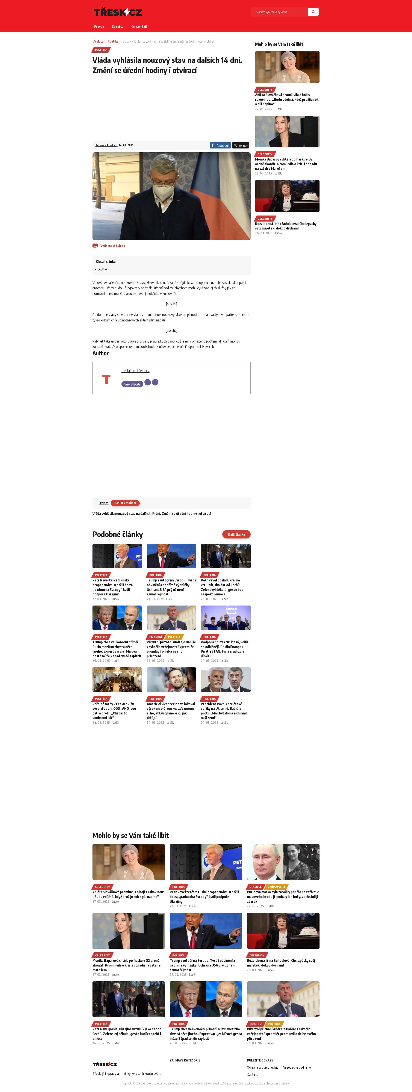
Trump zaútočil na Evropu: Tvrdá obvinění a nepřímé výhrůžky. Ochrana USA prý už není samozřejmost (171, 587)
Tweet (104, 503)
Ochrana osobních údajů (263, 1067)
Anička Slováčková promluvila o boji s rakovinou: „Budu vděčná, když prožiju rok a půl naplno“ (286, 99)
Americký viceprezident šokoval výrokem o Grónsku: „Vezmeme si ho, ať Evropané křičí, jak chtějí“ (171, 711)
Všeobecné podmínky (297, 1067)
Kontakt (252, 1074)
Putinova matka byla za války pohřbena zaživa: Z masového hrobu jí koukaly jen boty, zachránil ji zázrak (283, 896)
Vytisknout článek (112, 246)
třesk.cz (97, 41)
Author (103, 269)
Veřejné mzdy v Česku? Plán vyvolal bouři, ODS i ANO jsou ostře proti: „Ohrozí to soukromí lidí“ (114, 711)
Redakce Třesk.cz (106, 145)
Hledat (313, 12)
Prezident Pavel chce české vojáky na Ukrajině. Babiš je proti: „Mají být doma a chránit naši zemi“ (224, 711)
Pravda (99, 26)
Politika (113, 41)
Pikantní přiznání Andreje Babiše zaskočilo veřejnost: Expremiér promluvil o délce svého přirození (171, 649)
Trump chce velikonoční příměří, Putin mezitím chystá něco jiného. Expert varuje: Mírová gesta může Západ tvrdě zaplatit (116, 649)
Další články (236, 534)
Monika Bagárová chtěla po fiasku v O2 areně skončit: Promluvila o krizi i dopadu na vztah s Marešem (286, 164)
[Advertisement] (171, 110)
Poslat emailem (125, 503)
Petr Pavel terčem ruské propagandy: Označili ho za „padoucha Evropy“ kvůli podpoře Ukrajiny (112, 587)
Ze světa (118, 26)
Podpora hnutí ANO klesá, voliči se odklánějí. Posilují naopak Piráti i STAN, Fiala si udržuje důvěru (224, 649)
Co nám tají (139, 26)
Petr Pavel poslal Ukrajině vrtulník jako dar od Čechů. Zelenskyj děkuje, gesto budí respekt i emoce (222, 587)
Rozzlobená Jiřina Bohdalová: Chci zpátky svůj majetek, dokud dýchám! (286, 226)
